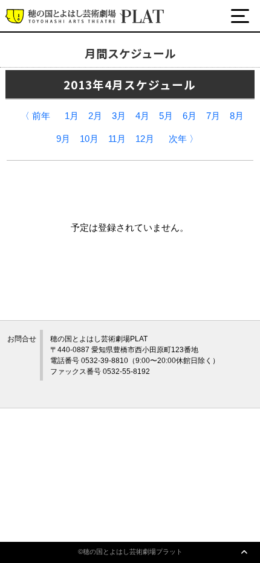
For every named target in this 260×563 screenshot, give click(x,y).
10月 (89, 139)
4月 (142, 116)
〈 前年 (35, 116)
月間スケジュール (64, 62)
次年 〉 (183, 139)
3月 (119, 116)
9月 (63, 139)
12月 (144, 139)
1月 (72, 116)
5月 (166, 116)
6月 (190, 116)
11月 (117, 139)
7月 (213, 116)
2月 (95, 116)
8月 (237, 116)
